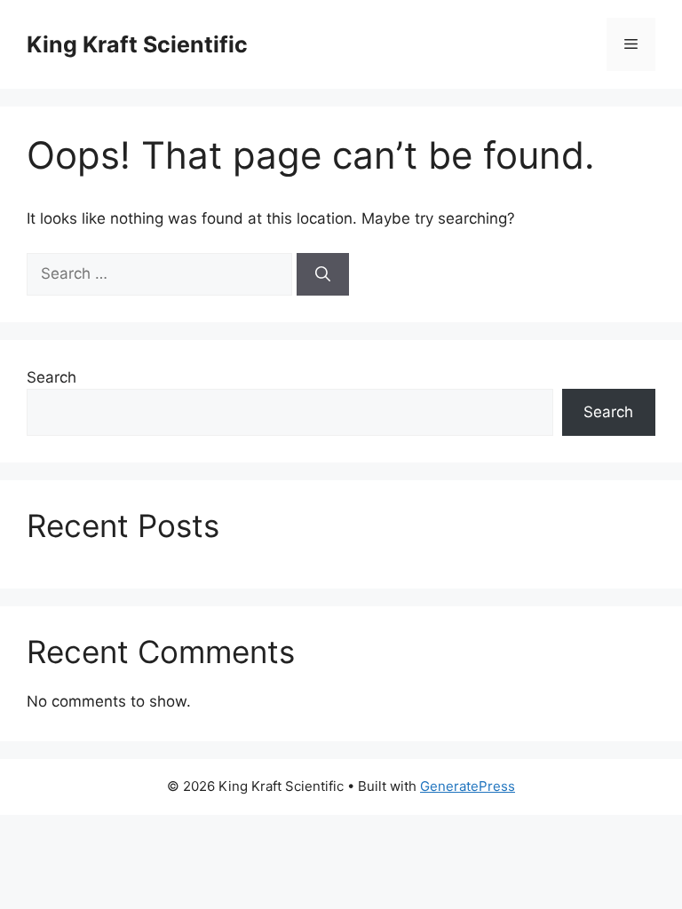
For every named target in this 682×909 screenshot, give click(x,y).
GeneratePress (467, 786)
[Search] (323, 274)
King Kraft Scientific (137, 44)
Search (51, 377)
